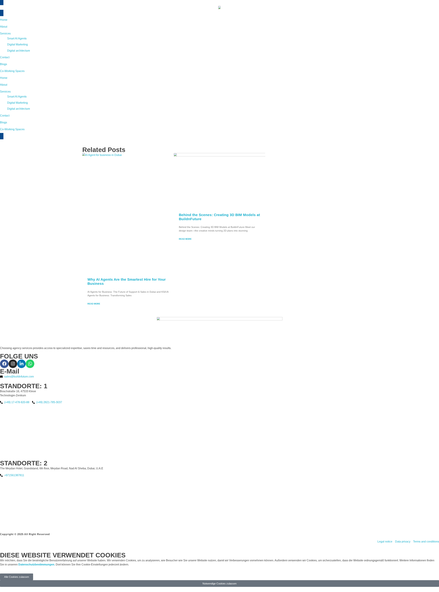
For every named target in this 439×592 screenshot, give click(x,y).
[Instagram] (13, 363)
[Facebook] (4, 363)
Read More (93, 304)
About (3, 84)
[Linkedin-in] (21, 363)
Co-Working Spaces (12, 129)
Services (5, 91)
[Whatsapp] (30, 363)
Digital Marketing (17, 102)
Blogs (3, 122)
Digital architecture (18, 108)
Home (3, 77)
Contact (4, 115)
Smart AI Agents (17, 96)
